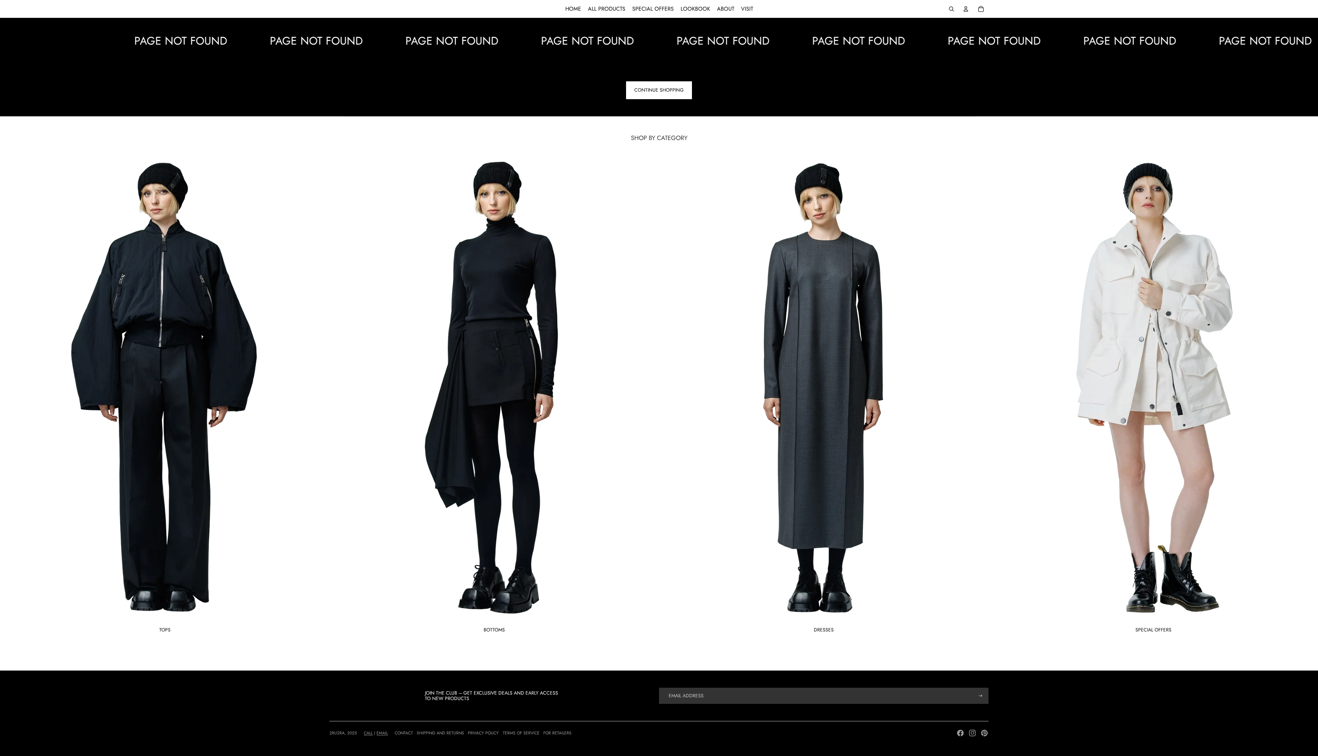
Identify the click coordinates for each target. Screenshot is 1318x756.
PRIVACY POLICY (483, 733)
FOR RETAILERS (557, 733)
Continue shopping (659, 89)
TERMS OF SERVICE (521, 733)
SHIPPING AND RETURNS (440, 733)
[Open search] (951, 8)
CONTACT (404, 733)
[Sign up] (980, 695)
